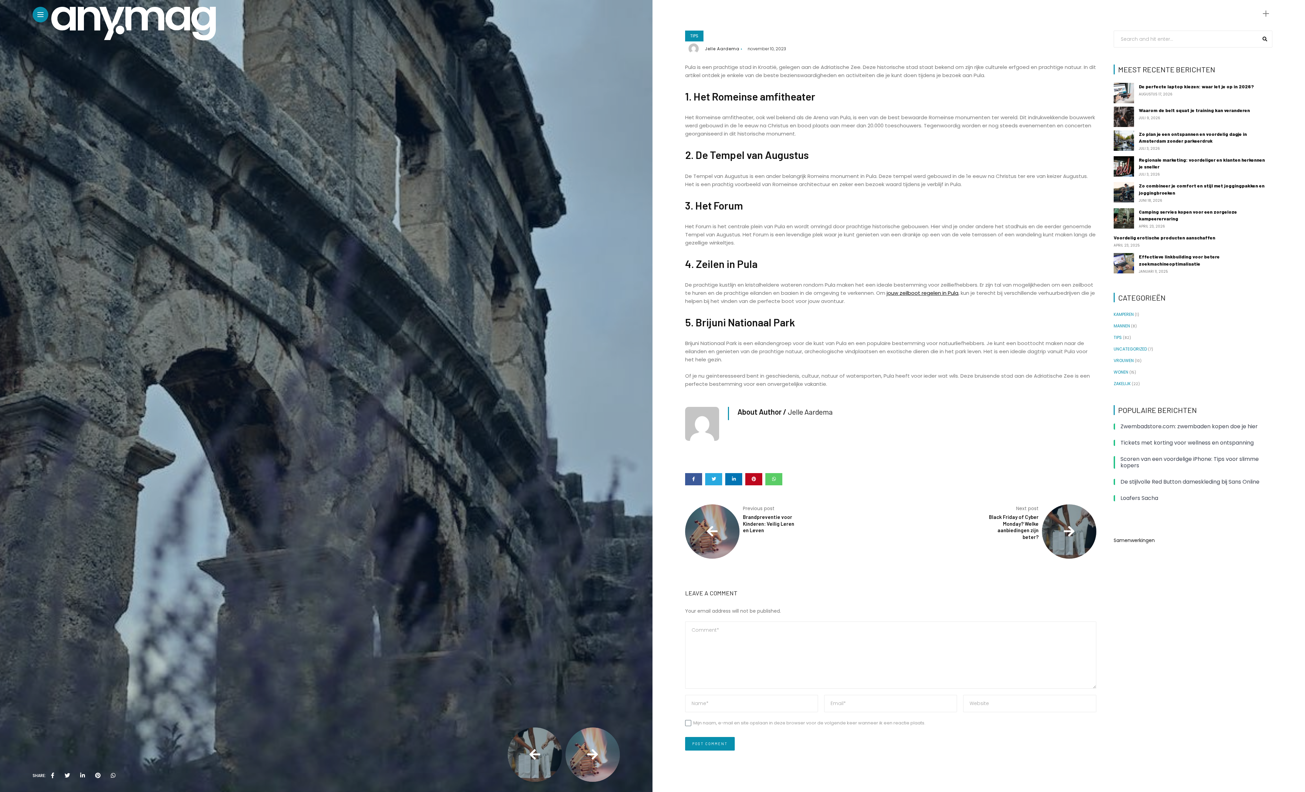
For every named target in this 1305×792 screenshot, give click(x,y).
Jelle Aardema (722, 49)
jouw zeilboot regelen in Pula (922, 292)
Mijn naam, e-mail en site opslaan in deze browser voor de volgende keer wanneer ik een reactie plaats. (809, 723)
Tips (694, 36)
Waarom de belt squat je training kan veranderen (1194, 110)
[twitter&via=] (67, 776)
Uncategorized (1130, 349)
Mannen (1122, 326)
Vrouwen (1124, 360)
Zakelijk (1122, 383)
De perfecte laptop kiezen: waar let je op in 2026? (1196, 86)
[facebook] (52, 776)
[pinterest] (98, 776)
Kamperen (1124, 314)
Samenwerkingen (1134, 540)
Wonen (1121, 372)
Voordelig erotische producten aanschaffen (1164, 237)
